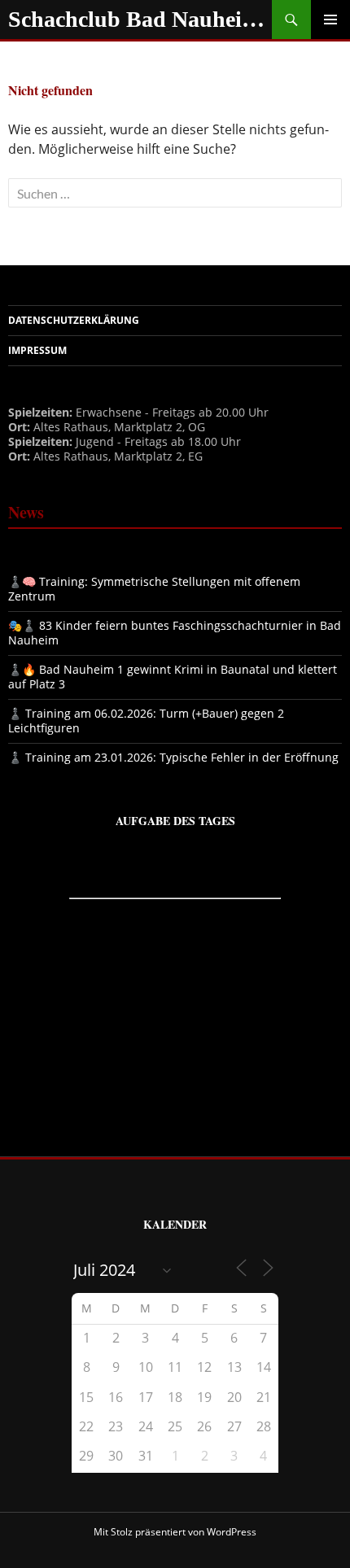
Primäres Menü (330, 19)
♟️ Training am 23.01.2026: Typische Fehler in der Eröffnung (173, 757)
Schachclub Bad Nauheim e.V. (140, 19)
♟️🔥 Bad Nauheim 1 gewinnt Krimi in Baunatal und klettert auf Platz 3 (172, 677)
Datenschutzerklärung (73, 320)
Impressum (37, 350)
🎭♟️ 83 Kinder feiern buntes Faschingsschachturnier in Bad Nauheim (174, 633)
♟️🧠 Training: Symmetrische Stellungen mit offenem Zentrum (154, 589)
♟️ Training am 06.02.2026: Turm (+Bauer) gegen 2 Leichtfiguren (146, 720)
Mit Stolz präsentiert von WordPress (175, 1532)
